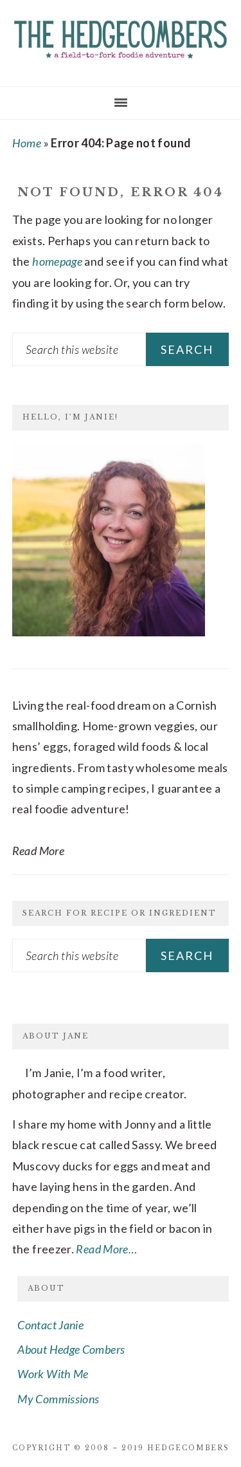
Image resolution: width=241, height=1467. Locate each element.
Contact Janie (50, 1325)
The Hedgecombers (120, 38)
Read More (38, 851)
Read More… (106, 1249)
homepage (57, 261)
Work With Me (52, 1374)
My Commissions (58, 1399)
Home (26, 143)
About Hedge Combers (71, 1349)
